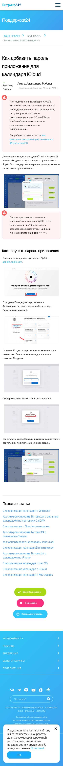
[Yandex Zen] (41, 690)
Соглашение (51, 707)
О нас (20, 711)
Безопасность (13, 707)
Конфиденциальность (33, 707)
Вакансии (29, 711)
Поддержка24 (11, 35)
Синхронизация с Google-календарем (26, 526)
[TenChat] (26, 690)
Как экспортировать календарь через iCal (28, 542)
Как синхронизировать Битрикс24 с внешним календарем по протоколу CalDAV (30, 518)
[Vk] (12, 690)
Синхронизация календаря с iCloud (25, 569)
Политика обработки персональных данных (31, 720)
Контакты (40, 711)
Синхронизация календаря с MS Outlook (28, 575)
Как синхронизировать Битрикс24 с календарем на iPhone (24, 555)
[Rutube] (48, 690)
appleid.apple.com (12, 261)
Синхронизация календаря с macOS (25, 563)
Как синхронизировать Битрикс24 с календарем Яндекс (24, 534)
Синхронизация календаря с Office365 (26, 511)
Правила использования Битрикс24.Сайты (31, 723)
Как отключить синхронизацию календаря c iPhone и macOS (31, 139)
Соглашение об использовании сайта (31, 717)
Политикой (37, 748)
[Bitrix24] (12, 5)
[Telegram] (19, 690)
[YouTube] (33, 690)
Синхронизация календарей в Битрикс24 (28, 548)
